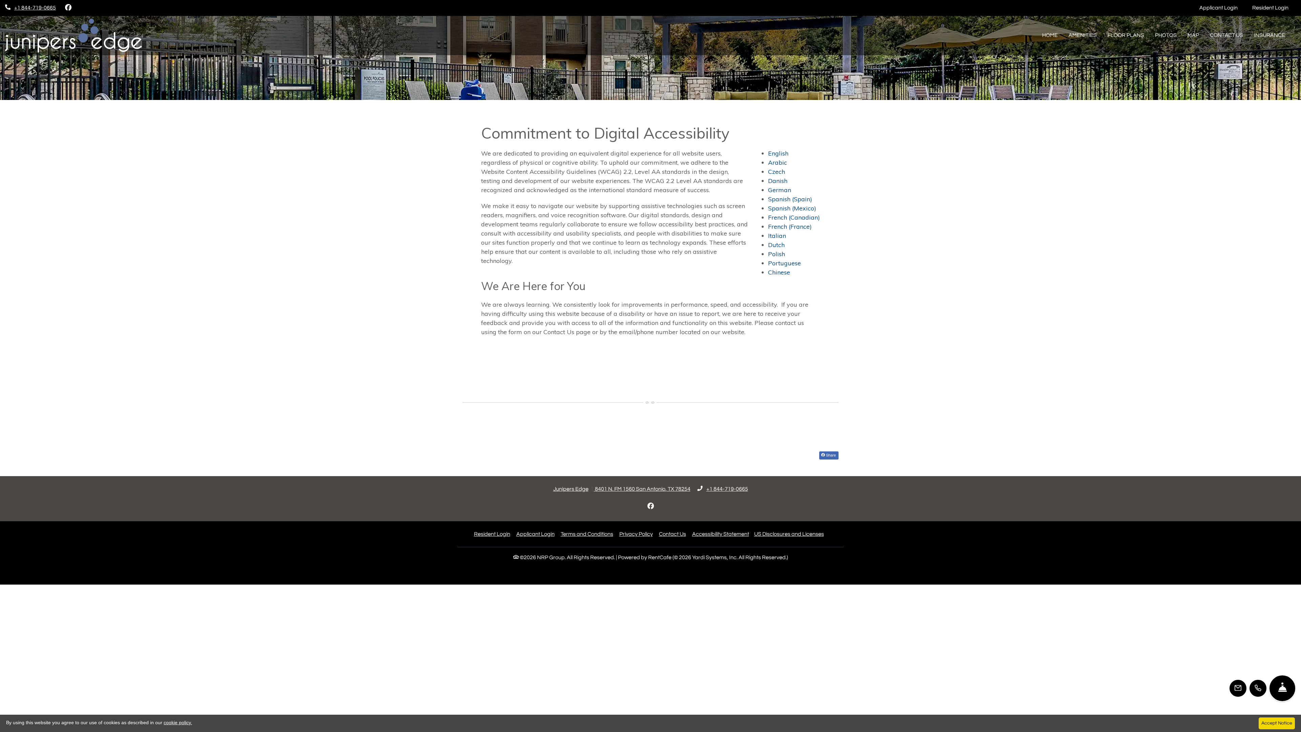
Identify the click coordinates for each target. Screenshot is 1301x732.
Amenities (1083, 35)
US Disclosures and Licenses (789, 534)
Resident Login (1274, 8)
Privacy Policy (636, 534)
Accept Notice (1276, 723)
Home (1050, 35)
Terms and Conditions (587, 534)
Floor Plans (1126, 35)
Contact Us (1226, 35)
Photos (1166, 35)
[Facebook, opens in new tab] (68, 8)
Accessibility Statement (720, 534)
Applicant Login (1222, 8)
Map (1193, 35)
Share (830, 455)
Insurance (1269, 35)
